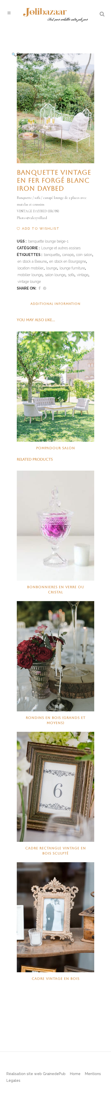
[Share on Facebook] (39, 288)
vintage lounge (29, 281)
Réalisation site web (24, 1074)
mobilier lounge (30, 275)
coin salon (84, 255)
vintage (82, 275)
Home (75, 1074)
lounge (51, 268)
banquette (52, 255)
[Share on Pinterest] (44, 288)
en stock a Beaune (32, 261)
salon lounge (55, 275)
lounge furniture (72, 268)
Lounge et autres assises (61, 248)
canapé (68, 255)
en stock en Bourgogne (67, 261)
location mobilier (31, 268)
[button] (50, 54)
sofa (71, 275)
